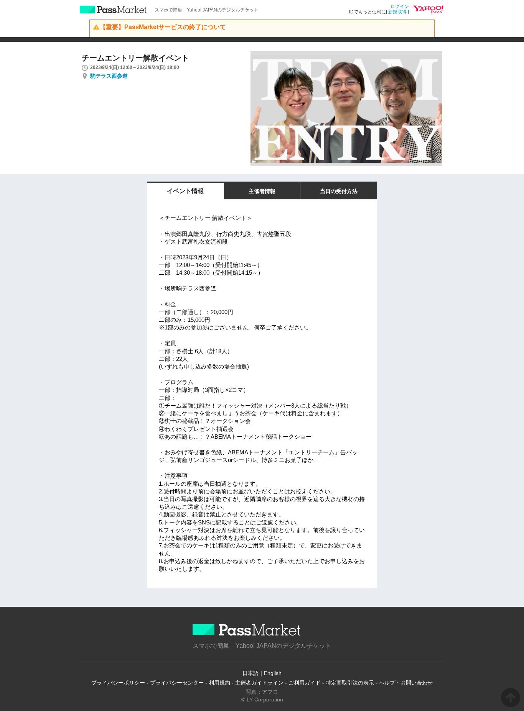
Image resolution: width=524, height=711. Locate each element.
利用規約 (219, 683)
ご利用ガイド (304, 683)
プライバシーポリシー (118, 683)
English (273, 673)
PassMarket (113, 9)
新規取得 (397, 12)
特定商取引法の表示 (350, 683)
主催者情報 (262, 191)
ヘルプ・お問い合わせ (406, 683)
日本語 (250, 673)
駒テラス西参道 (109, 76)
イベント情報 (185, 191)
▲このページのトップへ (510, 697)
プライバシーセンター (177, 683)
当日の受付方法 (339, 191)
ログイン (400, 6)
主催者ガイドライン (259, 683)
